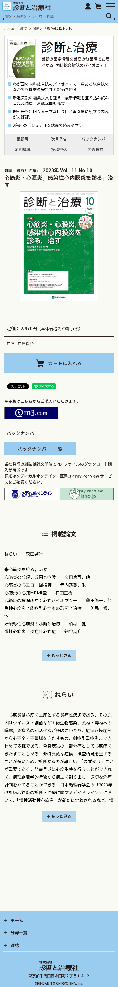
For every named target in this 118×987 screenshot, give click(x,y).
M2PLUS (31, 413)
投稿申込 (59, 149)
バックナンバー (95, 139)
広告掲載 (95, 149)
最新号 (23, 139)
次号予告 (59, 139)
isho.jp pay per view (87, 494)
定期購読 (23, 149)
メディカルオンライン (31, 494)
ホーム (9, 28)
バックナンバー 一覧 (40, 448)
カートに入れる (65, 363)
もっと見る (61, 655)
